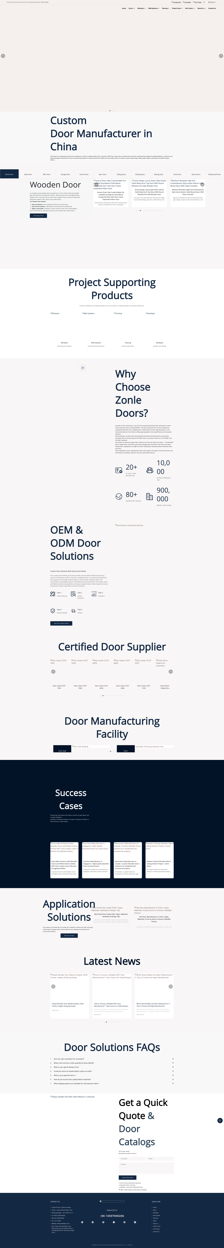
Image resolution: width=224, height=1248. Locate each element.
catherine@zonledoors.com (64, 1210)
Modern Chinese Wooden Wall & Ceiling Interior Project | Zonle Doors (159, 863)
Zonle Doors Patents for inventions (122, 687)
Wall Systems (96, 343)
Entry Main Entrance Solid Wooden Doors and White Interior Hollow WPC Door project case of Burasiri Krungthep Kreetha (64, 864)
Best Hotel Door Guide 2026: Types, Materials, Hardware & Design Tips (111, 915)
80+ (131, 494)
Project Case (156, 1226)
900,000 (163, 494)
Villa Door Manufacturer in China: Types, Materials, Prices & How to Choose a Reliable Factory (154, 919)
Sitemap (130, 1245)
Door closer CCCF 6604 (80, 687)
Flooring (128, 343)
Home (155, 1207)
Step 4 (59, 609)
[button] (111, 110)
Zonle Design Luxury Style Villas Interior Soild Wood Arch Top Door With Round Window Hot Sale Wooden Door (110, 192)
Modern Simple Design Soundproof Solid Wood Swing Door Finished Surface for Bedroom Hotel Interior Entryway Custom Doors (188, 195)
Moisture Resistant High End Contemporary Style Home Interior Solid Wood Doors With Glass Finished (149, 192)
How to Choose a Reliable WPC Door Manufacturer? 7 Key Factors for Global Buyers (69, 1005)
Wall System (156, 1215)
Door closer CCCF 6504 (59, 687)
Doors (155, 1210)
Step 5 (80, 609)
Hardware (159, 343)
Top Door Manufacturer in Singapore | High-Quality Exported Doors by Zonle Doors (96, 863)
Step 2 (80, 593)
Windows (64, 343)
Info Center (156, 1229)
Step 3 (100, 593)
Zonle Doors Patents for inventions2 (143, 687)
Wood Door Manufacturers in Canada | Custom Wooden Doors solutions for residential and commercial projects (127, 864)
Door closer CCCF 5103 (101, 687)
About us (155, 1223)
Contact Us (156, 1231)
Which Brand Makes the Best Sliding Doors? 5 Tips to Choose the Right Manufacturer (111, 1005)
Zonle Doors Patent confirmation (165, 687)
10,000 (163, 467)
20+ (131, 467)
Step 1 (59, 593)
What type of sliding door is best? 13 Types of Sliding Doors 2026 (153, 1005)
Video (154, 1221)
